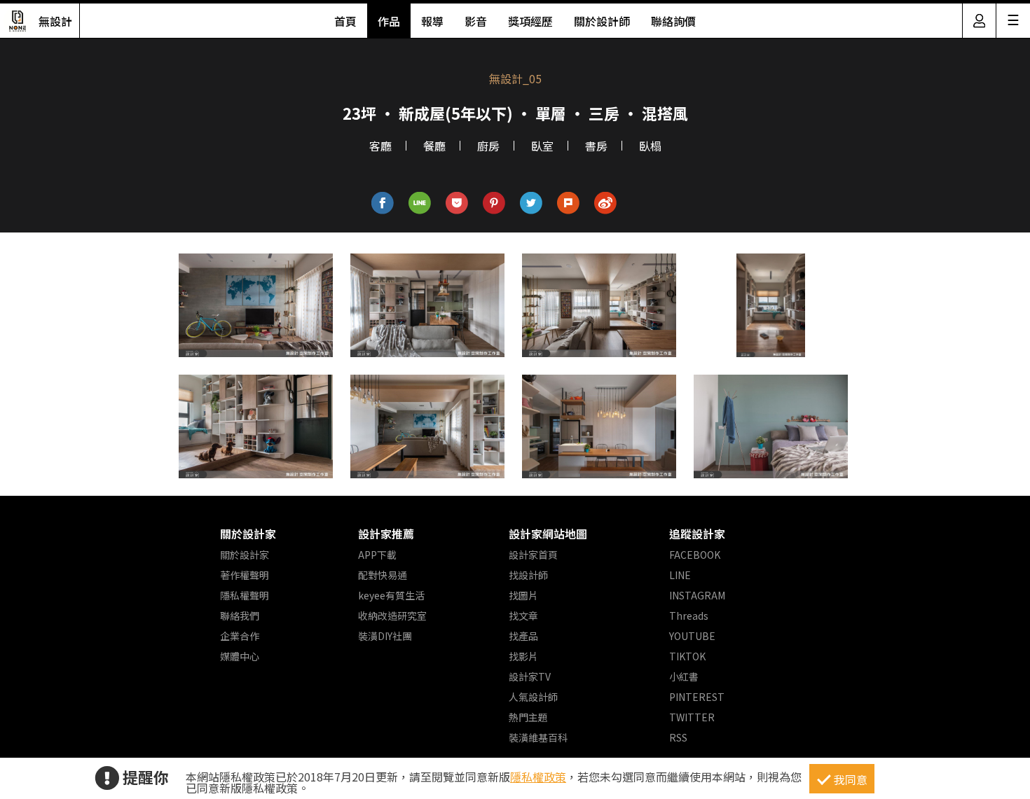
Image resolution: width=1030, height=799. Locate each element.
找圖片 (523, 595)
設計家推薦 (386, 533)
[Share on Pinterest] (494, 203)
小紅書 (684, 676)
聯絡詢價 (673, 21)
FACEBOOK (694, 555)
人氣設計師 (533, 697)
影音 (476, 21)
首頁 (345, 21)
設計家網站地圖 (548, 533)
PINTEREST (697, 697)
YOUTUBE (692, 636)
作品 (389, 21)
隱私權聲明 (244, 595)
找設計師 (528, 575)
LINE (680, 575)
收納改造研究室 (392, 616)
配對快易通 (382, 575)
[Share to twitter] (531, 203)
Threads (688, 616)
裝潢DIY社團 (385, 636)
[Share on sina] (605, 203)
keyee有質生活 (391, 595)
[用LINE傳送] (420, 203)
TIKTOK (687, 656)
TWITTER (692, 717)
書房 (596, 145)
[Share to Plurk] (568, 203)
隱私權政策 (538, 776)
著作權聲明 (244, 575)
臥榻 (650, 145)
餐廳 (434, 145)
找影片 (523, 656)
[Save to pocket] (457, 203)
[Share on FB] (382, 203)
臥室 (542, 145)
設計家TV (530, 676)
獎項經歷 (530, 21)
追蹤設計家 (697, 533)
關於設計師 (602, 21)
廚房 (488, 145)
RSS (678, 737)
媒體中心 (239, 656)
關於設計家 (248, 533)
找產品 (523, 636)
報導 (432, 21)
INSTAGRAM (697, 595)
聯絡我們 (239, 616)
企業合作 (239, 636)
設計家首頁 (533, 555)
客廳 (380, 145)
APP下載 (377, 555)
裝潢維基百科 (538, 737)
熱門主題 (528, 717)
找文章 (523, 616)
